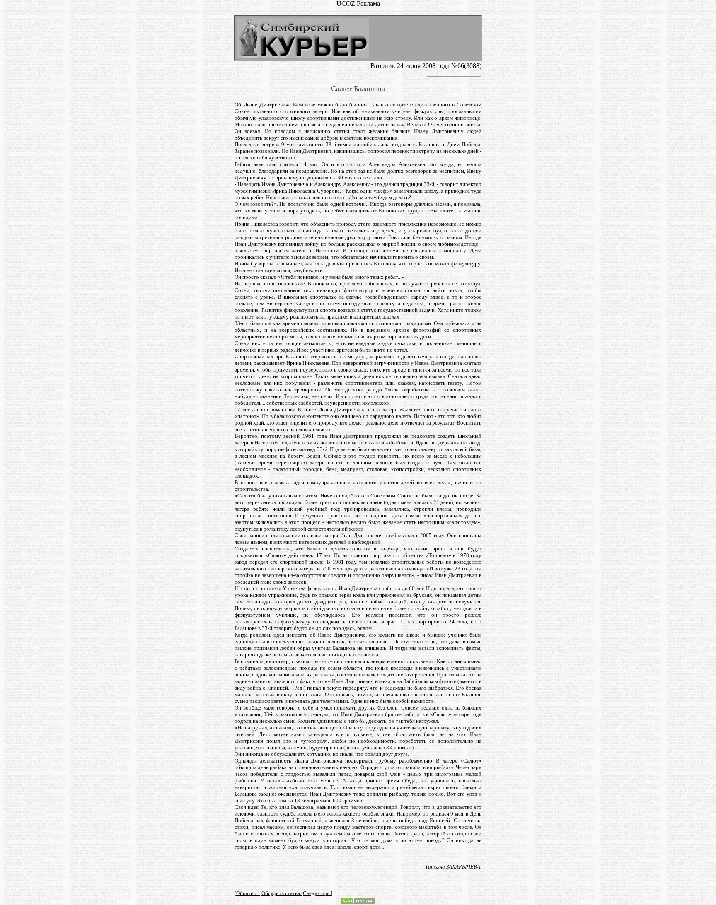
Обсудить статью (281, 893)
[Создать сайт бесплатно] (358, 901)
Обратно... (248, 893)
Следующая (317, 893)
